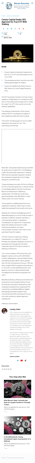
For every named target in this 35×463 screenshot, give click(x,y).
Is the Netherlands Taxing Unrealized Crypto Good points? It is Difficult (17, 439)
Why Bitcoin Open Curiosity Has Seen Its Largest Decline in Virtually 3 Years (17, 402)
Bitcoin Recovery (21, 3)
